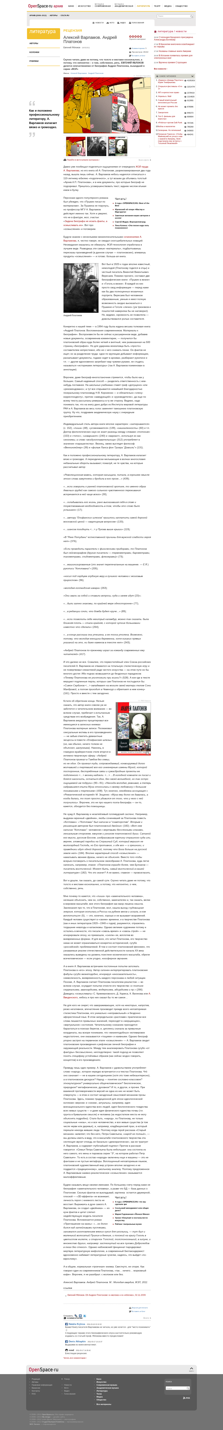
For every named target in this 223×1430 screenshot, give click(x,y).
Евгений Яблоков (71, 47)
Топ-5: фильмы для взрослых (166, 117)
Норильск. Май (164, 96)
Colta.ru (65, 15)
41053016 (191, 80)
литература (143, 6)
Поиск (169, 1382)
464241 (190, 134)
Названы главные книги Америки (175, 51)
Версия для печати (140, 1308)
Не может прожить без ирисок (168, 107)
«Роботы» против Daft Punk (170, 123)
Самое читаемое (167, 76)
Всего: (147, 1318)
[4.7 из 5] (130, 37)
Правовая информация (42, 1385)
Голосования (69, 1394)
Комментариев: (138, 48)
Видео (67, 1391)
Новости (68, 1385)
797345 (190, 123)
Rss (188, 1398)
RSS (34, 1394)
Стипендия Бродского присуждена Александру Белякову (173, 38)
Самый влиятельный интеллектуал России (167, 101)
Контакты (36, 1391)
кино (71, 6)
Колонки (34, 52)
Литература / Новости (172, 31)
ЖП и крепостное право (168, 92)
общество (181, 6)
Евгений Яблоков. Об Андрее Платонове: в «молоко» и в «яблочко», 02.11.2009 (107, 1295)
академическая (124, 6)
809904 (190, 117)
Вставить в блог (138, 56)
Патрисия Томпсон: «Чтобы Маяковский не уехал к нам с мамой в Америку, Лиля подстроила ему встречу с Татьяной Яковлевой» (170, 138)
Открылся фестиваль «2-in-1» (170, 87)
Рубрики (34, 61)
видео (123, 23)
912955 (190, 100)
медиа (168, 6)
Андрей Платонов (95, 73)
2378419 (190, 93)
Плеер (67, 1379)
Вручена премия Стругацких (173, 62)
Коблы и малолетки (166, 126)
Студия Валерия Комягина (53, 1422)
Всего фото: (145, 160)
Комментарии (75, 1318)
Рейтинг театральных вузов (128, 1224)
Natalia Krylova (77, 1324)
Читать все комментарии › (75, 1358)
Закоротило (163, 112)
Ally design (46, 1417)
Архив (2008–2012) (38, 15)
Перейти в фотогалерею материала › (83, 160)
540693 (190, 131)
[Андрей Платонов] (96, 146)
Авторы (53, 15)
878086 (190, 107)
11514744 (191, 87)
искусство (84, 6)
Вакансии (36, 1388)
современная (103, 6)
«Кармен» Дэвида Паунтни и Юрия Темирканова (170, 81)
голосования (138, 23)
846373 (190, 113)
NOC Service (35, 1424)
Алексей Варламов (79, 73)
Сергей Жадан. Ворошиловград (130, 222)
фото (112, 23)
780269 (190, 127)
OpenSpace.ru (48, 1414)
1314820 (190, 97)
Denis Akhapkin (77, 1341)
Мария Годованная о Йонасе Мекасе (132, 1214)
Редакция (36, 1379)
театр (157, 6)
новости (99, 23)
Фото (66, 1388)
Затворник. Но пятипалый (169, 130)
